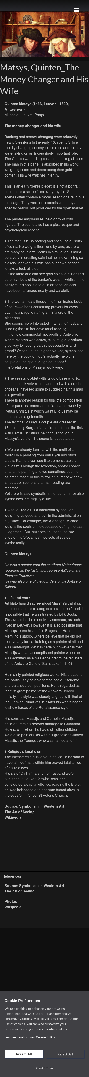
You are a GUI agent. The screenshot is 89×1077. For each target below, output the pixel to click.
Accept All (24, 1054)
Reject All (65, 1054)
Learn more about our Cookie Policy (30, 1037)
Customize (44, 1068)
